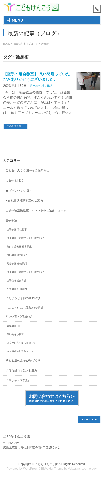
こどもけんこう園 (46, 464)
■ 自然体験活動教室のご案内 (24, 200)
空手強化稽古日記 (16, 280)
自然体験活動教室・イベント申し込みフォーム (36, 210)
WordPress (30, 468)
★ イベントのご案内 (19, 190)
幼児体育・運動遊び (19, 316)
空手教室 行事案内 (17, 289)
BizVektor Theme (52, 468)
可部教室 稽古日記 (17, 255)
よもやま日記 (14, 180)
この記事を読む (15, 126)
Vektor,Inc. (74, 468)
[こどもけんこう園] (31, 8)
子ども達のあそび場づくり (23, 360)
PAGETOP (89, 419)
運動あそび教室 (15, 334)
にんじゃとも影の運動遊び (23, 298)
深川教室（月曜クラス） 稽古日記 (25, 238)
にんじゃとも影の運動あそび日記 (25, 307)
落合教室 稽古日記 (41, 85)
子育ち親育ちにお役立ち (21, 370)
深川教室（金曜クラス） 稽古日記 (25, 272)
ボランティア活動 (17, 380)
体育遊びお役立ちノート (20, 351)
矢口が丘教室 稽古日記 (19, 246)
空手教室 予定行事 (17, 229)
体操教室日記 (14, 326)
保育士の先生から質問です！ (22, 342)
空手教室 (11, 220)
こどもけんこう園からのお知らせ (27, 170)
